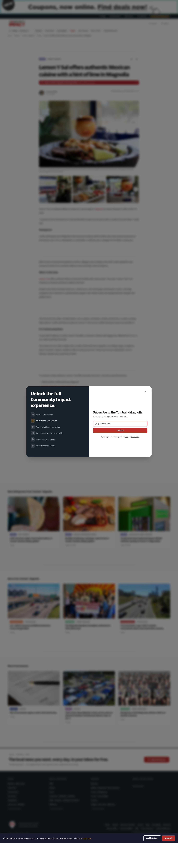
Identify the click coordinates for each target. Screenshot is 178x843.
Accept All (168, 838)
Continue (120, 431)
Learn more (87, 838)
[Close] (145, 392)
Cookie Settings (152, 838)
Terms (126, 437)
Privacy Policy (135, 437)
